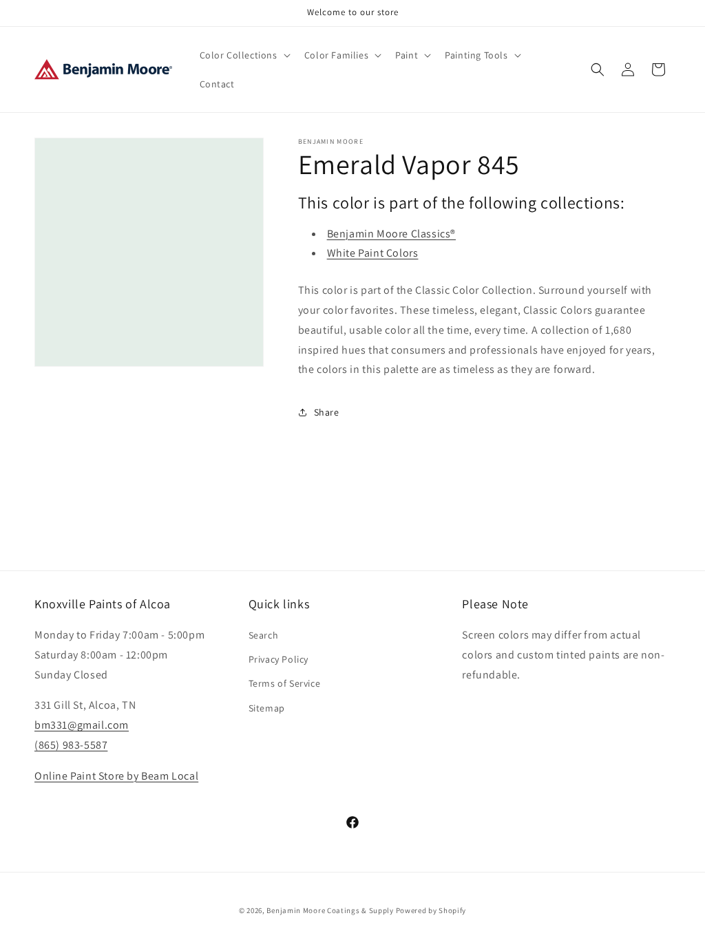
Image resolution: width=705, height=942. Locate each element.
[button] (243, 55)
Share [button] (326, 412)
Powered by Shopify (431, 910)
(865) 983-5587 (70, 745)
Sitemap (267, 708)
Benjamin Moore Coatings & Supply (329, 910)
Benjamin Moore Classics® (391, 233)
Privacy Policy (278, 659)
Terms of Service (285, 683)
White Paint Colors (373, 253)
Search (264, 635)
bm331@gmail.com (81, 725)
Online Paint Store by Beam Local (116, 776)
